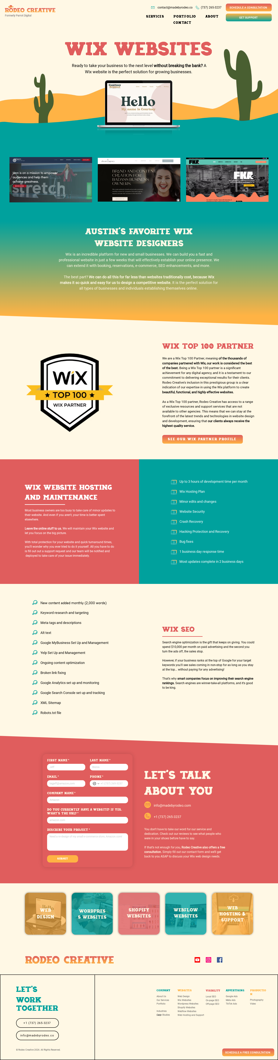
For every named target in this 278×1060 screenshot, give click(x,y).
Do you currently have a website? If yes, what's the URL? (84, 812)
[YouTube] (197, 960)
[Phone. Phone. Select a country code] (96, 783)
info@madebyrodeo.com (172, 805)
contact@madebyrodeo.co (175, 7)
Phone (96, 777)
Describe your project (68, 830)
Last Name (100, 760)
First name (58, 760)
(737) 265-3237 (211, 7)
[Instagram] (208, 960)
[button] (155, 16)
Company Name (61, 793)
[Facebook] (219, 960)
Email (53, 777)
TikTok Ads (231, 1003)
